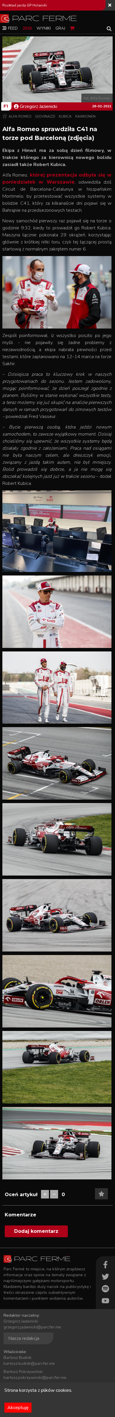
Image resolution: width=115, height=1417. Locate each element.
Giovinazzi (45, 116)
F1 (6, 106)
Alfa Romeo (20, 116)
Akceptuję (18, 1407)
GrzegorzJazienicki (38, 106)
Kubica (65, 116)
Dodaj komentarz (36, 1231)
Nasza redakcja (23, 1338)
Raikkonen (85, 116)
